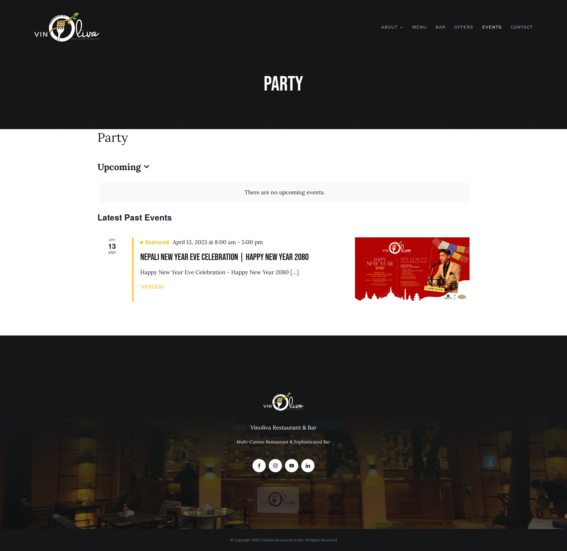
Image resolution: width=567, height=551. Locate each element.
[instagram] (275, 465)
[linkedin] (308, 465)
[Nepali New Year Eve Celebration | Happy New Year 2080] (412, 269)
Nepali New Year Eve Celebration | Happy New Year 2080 (224, 257)
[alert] (285, 192)
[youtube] (291, 465)
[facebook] (259, 465)
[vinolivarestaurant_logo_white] (67, 14)
